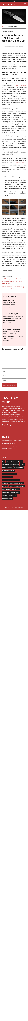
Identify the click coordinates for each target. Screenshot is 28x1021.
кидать (17, 241)
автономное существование (10, 464)
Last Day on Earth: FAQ (8, 448)
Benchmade (7, 46)
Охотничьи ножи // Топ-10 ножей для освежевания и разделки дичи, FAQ (13, 287)
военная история (7, 467)
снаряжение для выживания (10, 492)
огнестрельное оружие (16, 483)
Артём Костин (7, 322)
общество (5, 483)
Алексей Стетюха (13, 26)
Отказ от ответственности (10, 446)
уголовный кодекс (20, 162)
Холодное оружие (7, 31)
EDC (3, 461)
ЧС (21, 461)
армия (22, 464)
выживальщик (18, 467)
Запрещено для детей (8, 443)
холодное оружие (18, 46)
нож (11, 46)
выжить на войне (7, 477)
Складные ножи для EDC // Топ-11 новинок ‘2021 (12, 282)
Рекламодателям (7, 440)
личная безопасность (8, 480)
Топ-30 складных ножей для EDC (12, 279)
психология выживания (17, 486)
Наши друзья (18, 440)
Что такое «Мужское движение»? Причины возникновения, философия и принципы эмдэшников (13, 333)
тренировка (12, 495)
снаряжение (15, 489)
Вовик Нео (6, 340)
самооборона (6, 489)
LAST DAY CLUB (9, 4)
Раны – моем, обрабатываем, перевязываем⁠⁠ (9, 302)
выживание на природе (9, 473)
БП (7, 461)
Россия (12, 461)
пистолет (5, 486)
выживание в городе (8, 470)
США (17, 461)
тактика (4, 495)
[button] (22, 4)
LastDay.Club (6, 307)
